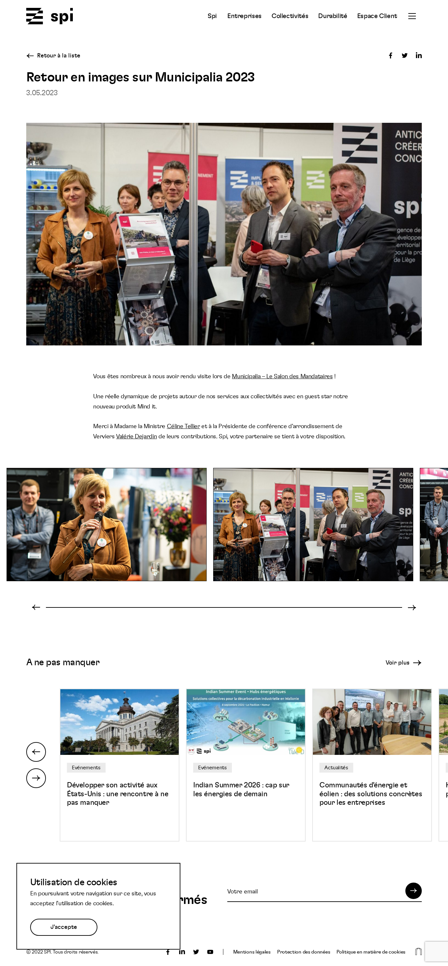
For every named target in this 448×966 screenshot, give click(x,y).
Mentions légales (252, 952)
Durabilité (332, 16)
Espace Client (377, 16)
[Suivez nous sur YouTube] (210, 952)
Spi (212, 16)
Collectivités (290, 16)
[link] (282, 377)
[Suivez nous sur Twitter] (196, 952)
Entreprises (244, 16)
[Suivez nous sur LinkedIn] (182, 952)
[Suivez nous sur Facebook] (168, 952)
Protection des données (303, 952)
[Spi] (49, 16)
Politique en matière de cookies (370, 952)
